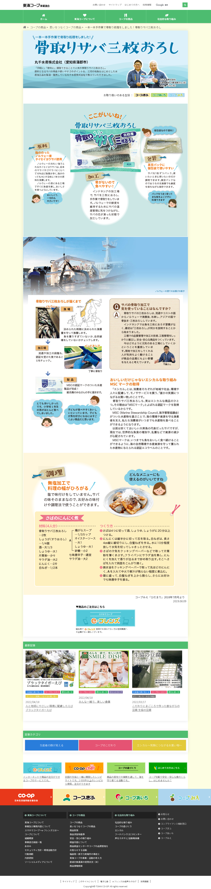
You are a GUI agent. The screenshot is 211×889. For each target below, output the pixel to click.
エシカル (119, 830)
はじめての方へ (132, 4)
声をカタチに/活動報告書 (127, 838)
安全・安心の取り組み (80, 838)
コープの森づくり (123, 826)
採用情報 (147, 4)
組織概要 (29, 838)
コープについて (32, 834)
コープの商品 (76, 822)
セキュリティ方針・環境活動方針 (41, 850)
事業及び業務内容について (37, 826)
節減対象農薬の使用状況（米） (85, 861)
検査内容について (78, 842)
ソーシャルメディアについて (38, 861)
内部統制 (29, 858)
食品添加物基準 (77, 834)
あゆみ (28, 846)
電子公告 (104, 881)
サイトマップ (115, 4)
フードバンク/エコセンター (128, 834)
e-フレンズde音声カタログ (124, 881)
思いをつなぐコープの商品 (82, 826)
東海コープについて (34, 822)
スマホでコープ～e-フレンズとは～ (42, 830)
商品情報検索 (76, 865)
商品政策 (74, 830)
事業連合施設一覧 (33, 842)
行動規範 (29, 854)
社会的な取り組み (123, 822)
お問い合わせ (99, 4)
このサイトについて (87, 881)
